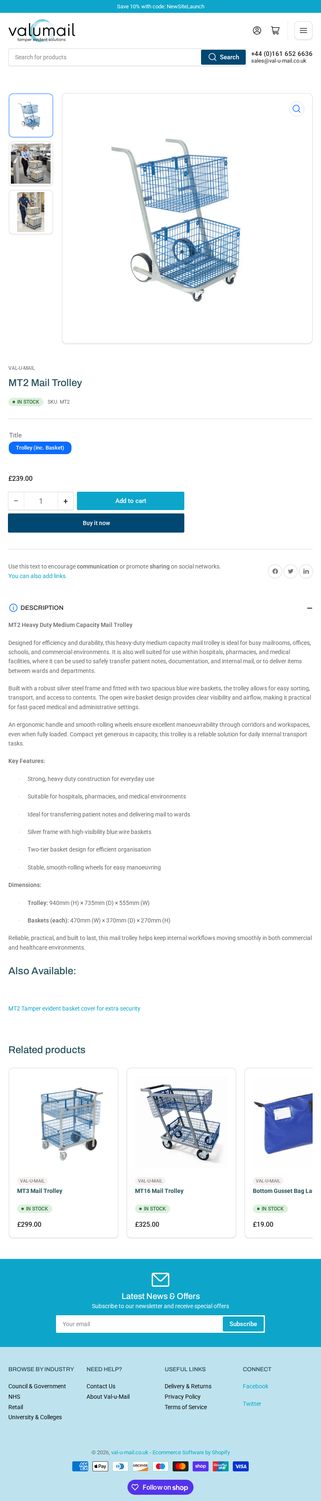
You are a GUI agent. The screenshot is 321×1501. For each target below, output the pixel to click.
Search (229, 57)
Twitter (252, 1403)
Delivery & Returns (188, 1386)
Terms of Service (186, 1407)
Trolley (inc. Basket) (40, 448)
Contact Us (101, 1386)
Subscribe (243, 1324)
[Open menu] (303, 30)
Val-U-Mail (21, 368)
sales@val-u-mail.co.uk (278, 61)
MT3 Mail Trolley (39, 1191)
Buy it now (96, 523)
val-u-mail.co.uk (129, 1452)
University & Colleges (35, 1417)
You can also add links (37, 576)
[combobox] (127, 57)
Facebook (255, 1386)
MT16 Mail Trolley (159, 1191)
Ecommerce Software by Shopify (191, 1452)
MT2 (74, 1008)
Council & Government (37, 1386)
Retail (15, 1407)
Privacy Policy (183, 1396)
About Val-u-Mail (108, 1396)
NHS (14, 1396)
